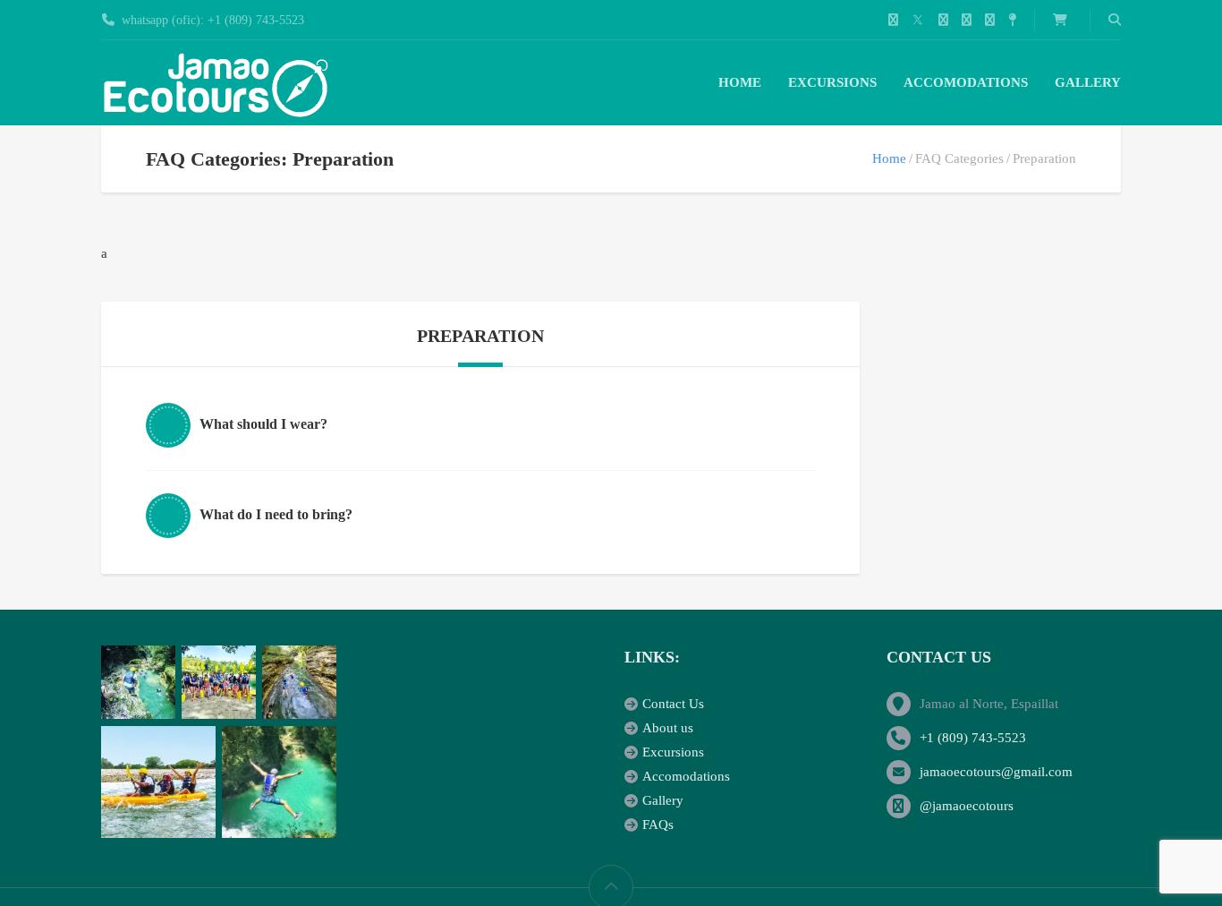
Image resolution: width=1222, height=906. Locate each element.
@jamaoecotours (967, 806)
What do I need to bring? (275, 514)
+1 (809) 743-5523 (973, 738)
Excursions (832, 82)
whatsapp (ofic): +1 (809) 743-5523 (213, 20)
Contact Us (673, 704)
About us (667, 728)
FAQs (658, 824)
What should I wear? (263, 424)
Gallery (1088, 82)
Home (739, 82)
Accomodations (966, 82)
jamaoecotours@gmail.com (996, 772)
